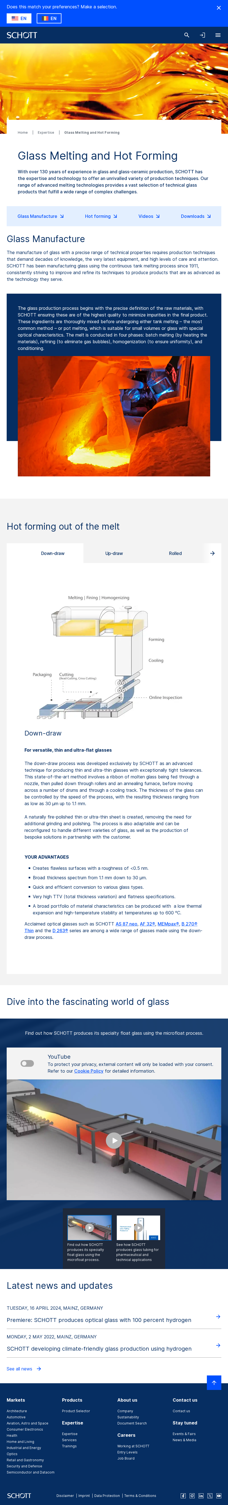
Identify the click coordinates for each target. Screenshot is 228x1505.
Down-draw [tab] (53, 553)
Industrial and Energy (24, 1448)
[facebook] (183, 1495)
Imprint (84, 1496)
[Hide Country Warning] (218, 7)
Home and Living (20, 1442)
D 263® (60, 930)
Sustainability (128, 1417)
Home (23, 132)
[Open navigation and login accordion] (202, 35)
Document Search (132, 1423)
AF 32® (147, 924)
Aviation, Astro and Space (27, 1423)
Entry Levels (127, 1452)
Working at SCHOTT (133, 1446)
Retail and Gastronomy (25, 1460)
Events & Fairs (184, 1434)
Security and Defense (24, 1466)
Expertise (46, 132)
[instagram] (192, 1495)
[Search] (187, 35)
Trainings (69, 1446)
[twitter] (209, 1495)
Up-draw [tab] (114, 553)
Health (12, 1435)
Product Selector (76, 1411)
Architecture (17, 1411)
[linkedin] (201, 1495)
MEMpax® (168, 924)
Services (69, 1440)
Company (125, 1411)
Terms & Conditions (140, 1496)
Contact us (181, 1411)
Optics (12, 1454)
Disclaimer (65, 1496)
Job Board (126, 1458)
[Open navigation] (218, 35)
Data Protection (107, 1496)
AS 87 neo (126, 924)
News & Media (184, 1440)
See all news (20, 1369)
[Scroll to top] (214, 1382)
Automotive (16, 1417)
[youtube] (218, 1495)
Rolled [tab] (175, 553)
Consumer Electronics (25, 1429)
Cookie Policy (88, 1071)
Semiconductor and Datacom (30, 1472)
